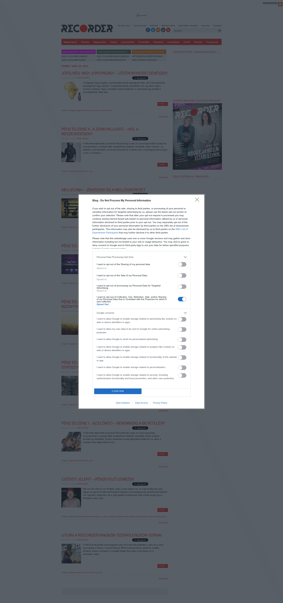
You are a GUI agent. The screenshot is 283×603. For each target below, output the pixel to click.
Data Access (141, 402)
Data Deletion (123, 402)
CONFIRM (118, 391)
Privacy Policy (160, 402)
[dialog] (141, 301)
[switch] (182, 264)
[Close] (198, 201)
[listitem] (141, 257)
